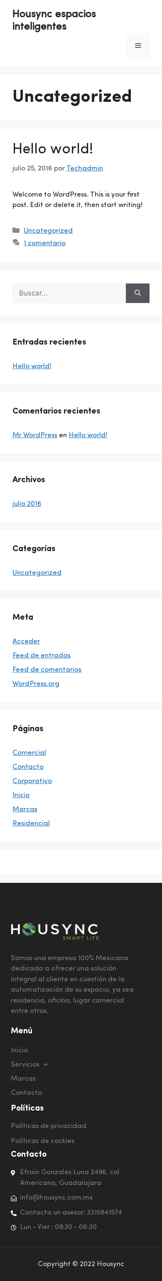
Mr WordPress (34, 435)
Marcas (24, 809)
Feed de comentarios (46, 669)
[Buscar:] (69, 293)
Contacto (28, 767)
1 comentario (45, 243)
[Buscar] (138, 293)
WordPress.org (35, 683)
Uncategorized (48, 230)
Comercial (29, 752)
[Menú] (138, 45)
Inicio (20, 795)
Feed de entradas (41, 655)
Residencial (31, 823)
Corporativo (32, 781)
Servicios (25, 1064)
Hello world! (52, 150)
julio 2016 (27, 503)
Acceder (26, 641)
